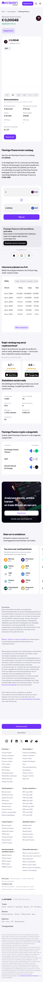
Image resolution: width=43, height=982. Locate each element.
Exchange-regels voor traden (25, 887)
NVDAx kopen (7, 855)
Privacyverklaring (15, 879)
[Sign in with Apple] (14, 255)
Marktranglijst (27, 113)
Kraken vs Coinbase (30, 870)
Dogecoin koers (7, 798)
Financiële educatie (30, 849)
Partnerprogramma (29, 767)
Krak (3, 921)
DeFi (6, 459)
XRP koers (5, 801)
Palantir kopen (28, 837)
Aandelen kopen (29, 822)
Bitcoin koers (6, 792)
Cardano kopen (7, 837)
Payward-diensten (7, 914)
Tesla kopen (27, 828)
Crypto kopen (7, 753)
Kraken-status (28, 773)
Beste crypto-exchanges (32, 867)
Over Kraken (28, 749)
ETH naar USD (27, 795)
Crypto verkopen (8, 756)
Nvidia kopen (27, 825)
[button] (7, 95)
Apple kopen (27, 831)
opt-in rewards (21, 639)
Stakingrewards (7, 773)
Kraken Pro (10, 907)
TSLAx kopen (6, 858)
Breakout (26, 907)
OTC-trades (6, 764)
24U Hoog (7, 120)
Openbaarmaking (7, 889)
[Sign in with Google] (21, 255)
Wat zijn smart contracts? (32, 856)
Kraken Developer (29, 761)
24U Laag (26, 120)
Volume (6, 113)
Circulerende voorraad (30, 106)
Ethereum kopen (8, 828)
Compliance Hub (7, 884)
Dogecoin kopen (7, 831)
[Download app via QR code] (29, 255)
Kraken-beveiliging (29, 753)
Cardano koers (7, 803)
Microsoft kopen (28, 840)
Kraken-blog (27, 758)
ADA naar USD (28, 809)
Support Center (28, 776)
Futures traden (7, 761)
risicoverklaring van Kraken (30, 699)
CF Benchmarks (26, 914)
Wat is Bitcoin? (28, 859)
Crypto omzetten (30, 788)
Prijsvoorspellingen (8, 815)
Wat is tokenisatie (29, 862)
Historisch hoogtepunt (11, 127)
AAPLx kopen (6, 861)
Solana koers (6, 806)
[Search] (36, 3)
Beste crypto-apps (29, 865)
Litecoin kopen (7, 843)
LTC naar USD (27, 815)
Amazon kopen (28, 834)
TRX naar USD (28, 812)
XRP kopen (6, 834)
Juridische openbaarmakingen (29, 976)
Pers (24, 764)
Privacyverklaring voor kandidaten (24, 889)
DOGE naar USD (28, 806)
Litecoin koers (7, 809)
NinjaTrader (19, 907)
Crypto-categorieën (9, 812)
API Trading (6, 770)
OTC (12, 921)
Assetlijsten (27, 770)
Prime (7, 921)
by (7, 899)
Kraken (4, 907)
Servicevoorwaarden (9, 685)
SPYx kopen (6, 864)
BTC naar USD (28, 792)
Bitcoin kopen (7, 825)
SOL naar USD (28, 803)
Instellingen (6, 767)
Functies (5, 749)
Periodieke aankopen (9, 776)
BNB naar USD (28, 801)
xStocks (17, 914)
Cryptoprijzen (7, 788)
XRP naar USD (28, 798)
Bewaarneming (19, 921)
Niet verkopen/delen (8, 881)
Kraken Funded (7, 782)
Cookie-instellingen (28, 879)
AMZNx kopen (7, 867)
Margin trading (7, 758)
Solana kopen (6, 840)
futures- (11, 639)
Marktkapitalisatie (9, 106)
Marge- (4, 639)
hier (39, 942)
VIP (32, 907)
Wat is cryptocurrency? (31, 853)
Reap (33, 914)
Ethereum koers (7, 795)
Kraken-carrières (29, 756)
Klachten (26, 779)
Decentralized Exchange (10, 467)
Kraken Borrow (7, 779)
